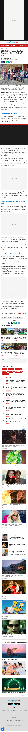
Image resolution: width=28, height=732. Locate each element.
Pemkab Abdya (18, 369)
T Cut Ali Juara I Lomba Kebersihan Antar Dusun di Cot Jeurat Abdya (13, 112)
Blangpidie (3, 317)
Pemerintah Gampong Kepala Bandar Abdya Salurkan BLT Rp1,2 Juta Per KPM (13, 252)
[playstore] (17, 704)
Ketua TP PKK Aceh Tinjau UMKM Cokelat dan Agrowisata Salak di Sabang (20, 353)
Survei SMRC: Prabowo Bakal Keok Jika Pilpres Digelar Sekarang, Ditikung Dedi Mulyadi (15, 394)
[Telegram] (9, 62)
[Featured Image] (14, 74)
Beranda (2, 48)
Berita (7, 48)
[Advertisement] (14, 20)
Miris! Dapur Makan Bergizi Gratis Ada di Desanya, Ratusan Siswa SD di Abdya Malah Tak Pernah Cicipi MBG (16, 420)
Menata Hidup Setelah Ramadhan (10, 659)
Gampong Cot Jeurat (18, 317)
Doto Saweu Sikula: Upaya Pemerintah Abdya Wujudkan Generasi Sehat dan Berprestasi (16, 537)
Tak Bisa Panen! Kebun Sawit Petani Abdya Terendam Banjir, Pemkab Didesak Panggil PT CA (7, 338)
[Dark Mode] (24, 42)
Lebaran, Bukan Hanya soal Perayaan (11, 676)
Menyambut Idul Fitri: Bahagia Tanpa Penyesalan (13, 692)
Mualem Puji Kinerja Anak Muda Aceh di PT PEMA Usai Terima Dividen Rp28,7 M (16, 401)
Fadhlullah (11, 371)
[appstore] (10, 704)
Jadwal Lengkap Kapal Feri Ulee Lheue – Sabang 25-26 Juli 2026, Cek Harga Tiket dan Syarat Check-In (16, 387)
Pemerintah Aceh (18, 371)
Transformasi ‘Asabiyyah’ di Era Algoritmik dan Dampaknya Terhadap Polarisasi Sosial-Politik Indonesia (17, 553)
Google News (21, 313)
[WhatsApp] (7, 62)
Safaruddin (4, 369)
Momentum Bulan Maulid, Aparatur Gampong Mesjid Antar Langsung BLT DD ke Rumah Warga (13, 201)
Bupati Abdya (11, 369)
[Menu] (2, 42)
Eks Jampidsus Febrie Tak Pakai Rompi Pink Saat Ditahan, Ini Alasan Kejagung (15, 414)
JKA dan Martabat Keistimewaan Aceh (17, 545)
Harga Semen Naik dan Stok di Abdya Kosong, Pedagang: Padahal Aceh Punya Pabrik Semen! (15, 407)
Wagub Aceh (4, 371)
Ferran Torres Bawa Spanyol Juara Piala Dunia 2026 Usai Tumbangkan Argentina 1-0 (20, 338)
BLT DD (10, 317)
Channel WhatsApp (18, 315)
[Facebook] (2, 62)
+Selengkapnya (23, 426)
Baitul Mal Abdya (5, 374)
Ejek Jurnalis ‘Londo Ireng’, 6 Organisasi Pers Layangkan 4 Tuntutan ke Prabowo (15, 381)
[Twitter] (4, 62)
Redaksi (5, 58)
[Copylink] (11, 62)
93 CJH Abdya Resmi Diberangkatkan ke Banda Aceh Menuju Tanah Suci (7, 352)
